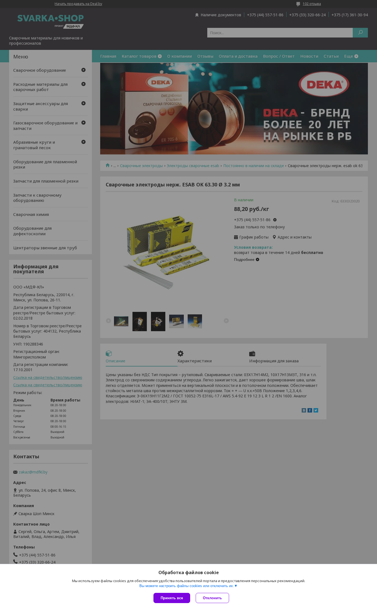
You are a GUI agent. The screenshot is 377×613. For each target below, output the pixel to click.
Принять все (172, 598)
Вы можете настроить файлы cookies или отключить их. (186, 586)
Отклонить (212, 598)
